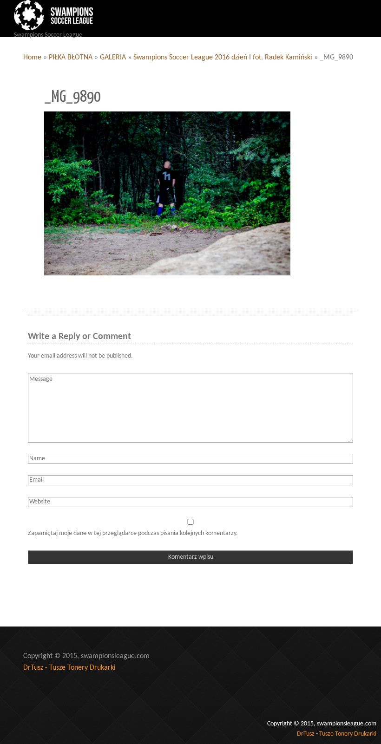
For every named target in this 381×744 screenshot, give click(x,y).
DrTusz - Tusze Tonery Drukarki (69, 668)
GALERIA (113, 57)
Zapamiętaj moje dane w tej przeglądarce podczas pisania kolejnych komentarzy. (133, 533)
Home (32, 57)
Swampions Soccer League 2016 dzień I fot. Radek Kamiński (222, 57)
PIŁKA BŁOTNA (70, 57)
